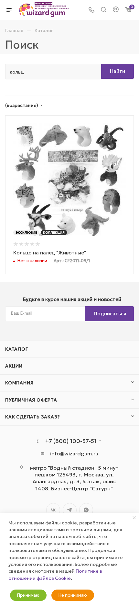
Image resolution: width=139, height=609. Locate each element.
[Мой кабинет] (116, 10)
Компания (19, 383)
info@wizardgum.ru (74, 453)
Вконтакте (53, 510)
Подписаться (110, 313)
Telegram (70, 510)
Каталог (16, 349)
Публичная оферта (31, 400)
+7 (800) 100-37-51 (71, 441)
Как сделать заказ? (32, 417)
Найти (117, 71)
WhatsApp (86, 510)
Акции (14, 366)
